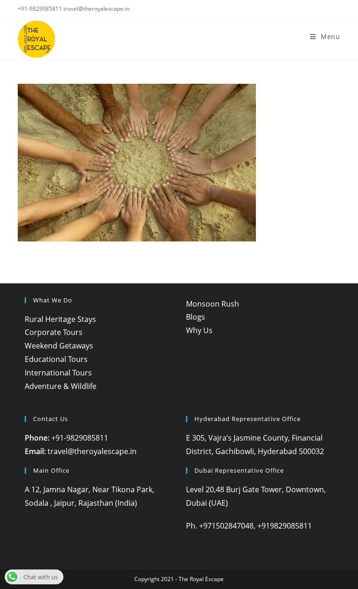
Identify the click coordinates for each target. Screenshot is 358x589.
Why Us (199, 330)
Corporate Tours (54, 332)
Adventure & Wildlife (60, 386)
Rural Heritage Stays (60, 319)
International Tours (58, 373)
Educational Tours (56, 359)
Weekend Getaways (59, 346)
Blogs (195, 317)
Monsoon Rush (212, 304)
